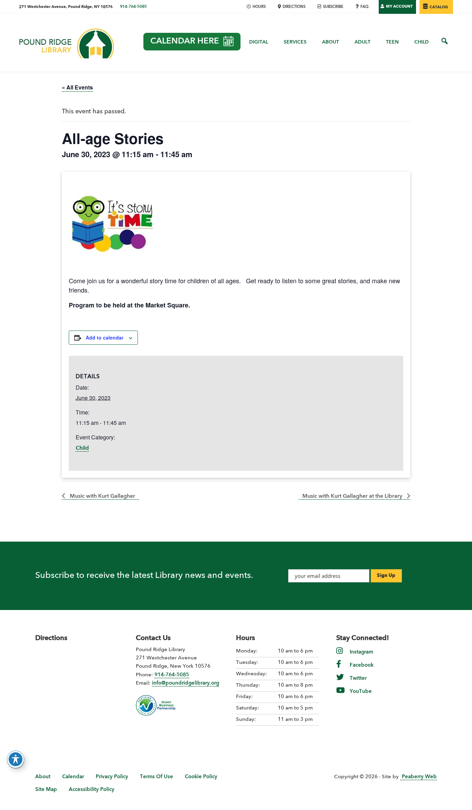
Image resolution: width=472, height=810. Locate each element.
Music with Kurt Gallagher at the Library (353, 496)
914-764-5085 (133, 7)
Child (82, 448)
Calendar (73, 777)
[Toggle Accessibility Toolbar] (15, 759)
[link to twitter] (340, 682)
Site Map (46, 789)
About (42, 777)
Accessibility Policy (91, 789)
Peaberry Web (419, 777)
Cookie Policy (201, 777)
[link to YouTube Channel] (340, 695)
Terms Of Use (156, 777)
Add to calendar (104, 337)
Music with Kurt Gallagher (101, 496)
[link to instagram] (339, 656)
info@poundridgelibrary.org (185, 683)
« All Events (77, 87)
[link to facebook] (338, 669)
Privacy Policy (112, 777)
